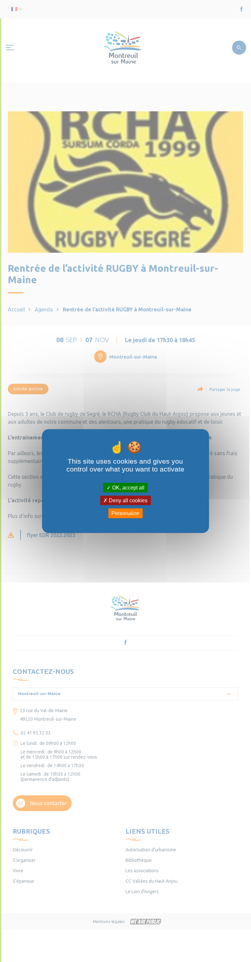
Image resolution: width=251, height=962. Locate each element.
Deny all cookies (127, 500)
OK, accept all (127, 487)
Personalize (125, 513)
